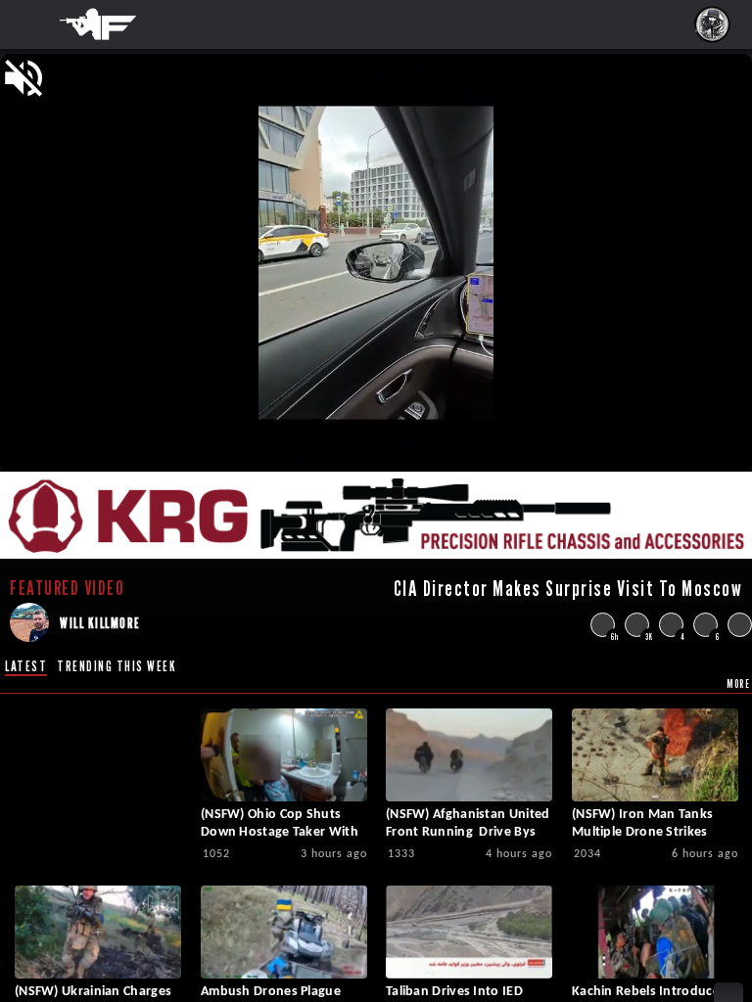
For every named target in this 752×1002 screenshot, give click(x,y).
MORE (738, 683)
